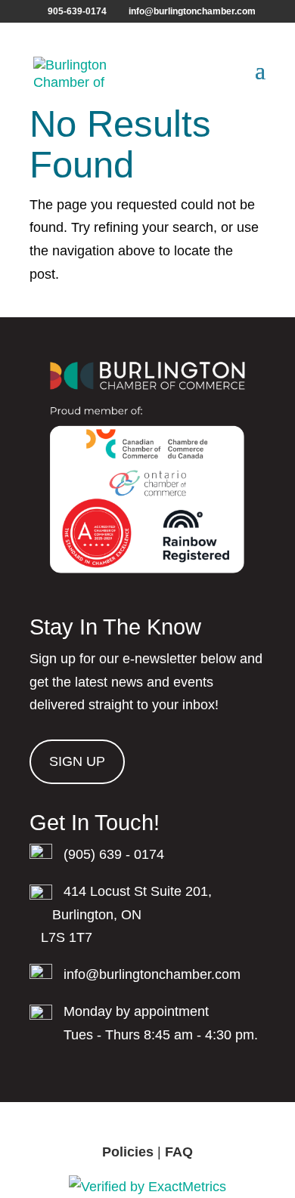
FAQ (179, 1151)
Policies (128, 1151)
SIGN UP (77, 761)
